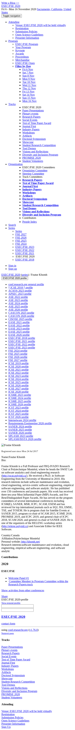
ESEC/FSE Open (25, 63)
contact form (8, 623)
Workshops (28, 132)
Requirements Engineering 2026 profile (30, 423)
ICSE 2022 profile (18, 372)
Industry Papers (30, 129)
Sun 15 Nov (29, 97)
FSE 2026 (21, 237)
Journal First (29, 126)
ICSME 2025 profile (19, 401)
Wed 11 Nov (29, 85)
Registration (22, 28)
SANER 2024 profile (20, 426)
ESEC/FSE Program (26, 44)
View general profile (10, 603)
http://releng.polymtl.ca (15, 526)
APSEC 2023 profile (19, 293)
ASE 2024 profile (18, 303)
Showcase (27, 142)
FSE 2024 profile (17, 350)
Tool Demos (29, 148)
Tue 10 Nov (29, 82)
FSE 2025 (21, 240)
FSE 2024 (21, 243)
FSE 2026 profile (17, 357)
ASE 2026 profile (18, 309)
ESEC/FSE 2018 (24, 259)
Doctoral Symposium (34, 138)
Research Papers (31, 116)
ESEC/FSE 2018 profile (21, 338)
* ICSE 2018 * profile (20, 287)
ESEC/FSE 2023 (24, 246)
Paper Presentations (33, 110)
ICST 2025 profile (18, 413)
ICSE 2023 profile (18, 375)
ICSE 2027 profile (18, 388)
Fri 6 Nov (27, 69)
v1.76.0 (33, 629)
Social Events (29, 119)
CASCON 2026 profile (21, 315)
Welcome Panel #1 (18, 578)
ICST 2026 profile (18, 417)
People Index (29, 221)
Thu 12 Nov (29, 88)
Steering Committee (33, 173)
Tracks (12, 104)
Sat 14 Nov (28, 94)
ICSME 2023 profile (19, 394)
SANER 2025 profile (20, 429)
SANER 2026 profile (20, 432)
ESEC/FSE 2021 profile (21, 341)
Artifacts (27, 135)
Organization (15, 164)
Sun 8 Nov (28, 75)
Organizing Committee (34, 170)
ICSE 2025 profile (18, 382)
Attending (13, 22)
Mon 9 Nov (28, 78)
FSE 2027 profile (17, 360)
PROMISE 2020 (31, 157)
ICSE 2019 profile (18, 363)
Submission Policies (26, 31)
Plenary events (30, 113)
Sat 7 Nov (27, 72)
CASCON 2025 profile (21, 312)
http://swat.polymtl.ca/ (14, 475)
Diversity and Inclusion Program (40, 154)
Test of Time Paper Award (36, 123)
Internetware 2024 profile (22, 420)
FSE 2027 (21, 234)
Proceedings (22, 56)
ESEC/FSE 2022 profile (21, 344)
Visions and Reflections (35, 151)
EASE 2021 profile (19, 322)
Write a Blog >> (10, 2)
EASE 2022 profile (19, 325)
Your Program (23, 47)
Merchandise (22, 59)
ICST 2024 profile (18, 410)
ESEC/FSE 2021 (24, 253)
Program (13, 40)
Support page (7, 633)
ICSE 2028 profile (18, 391)
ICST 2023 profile (18, 407)
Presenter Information (27, 37)
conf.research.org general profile (26, 284)
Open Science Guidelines (29, 34)
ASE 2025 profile (18, 306)
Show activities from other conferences (22, 590)
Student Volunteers (32, 161)
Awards (19, 53)
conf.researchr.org (18, 629)
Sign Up (6, 726)
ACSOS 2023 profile (20, 290)
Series (18, 231)
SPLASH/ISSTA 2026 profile (24, 439)
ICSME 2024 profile (19, 398)
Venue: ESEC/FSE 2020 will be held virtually (40, 25)
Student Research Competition (39, 145)
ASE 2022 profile (18, 297)
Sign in (12, 265)
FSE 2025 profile (17, 353)
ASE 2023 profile (18, 300)
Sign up (12, 268)
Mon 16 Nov (29, 100)
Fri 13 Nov (28, 91)
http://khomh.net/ (30, 541)
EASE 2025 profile (19, 331)
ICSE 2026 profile (18, 385)
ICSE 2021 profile (18, 369)
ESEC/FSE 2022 (24, 250)
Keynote (20, 50)
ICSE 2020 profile (18, 366)
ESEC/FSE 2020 (10, 274)
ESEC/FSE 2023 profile (21, 347)
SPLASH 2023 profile (20, 435)
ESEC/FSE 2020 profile (15, 278)
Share (4, 596)
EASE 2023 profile (19, 328)
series (25, 274)
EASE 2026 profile (19, 334)
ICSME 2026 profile (19, 404)
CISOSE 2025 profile (20, 319)
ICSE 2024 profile (18, 379)
